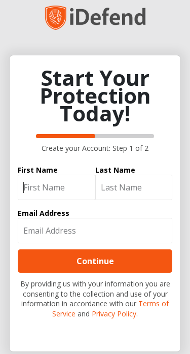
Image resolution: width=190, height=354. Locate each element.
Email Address (43, 213)
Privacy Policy (114, 313)
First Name (38, 170)
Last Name (115, 170)
